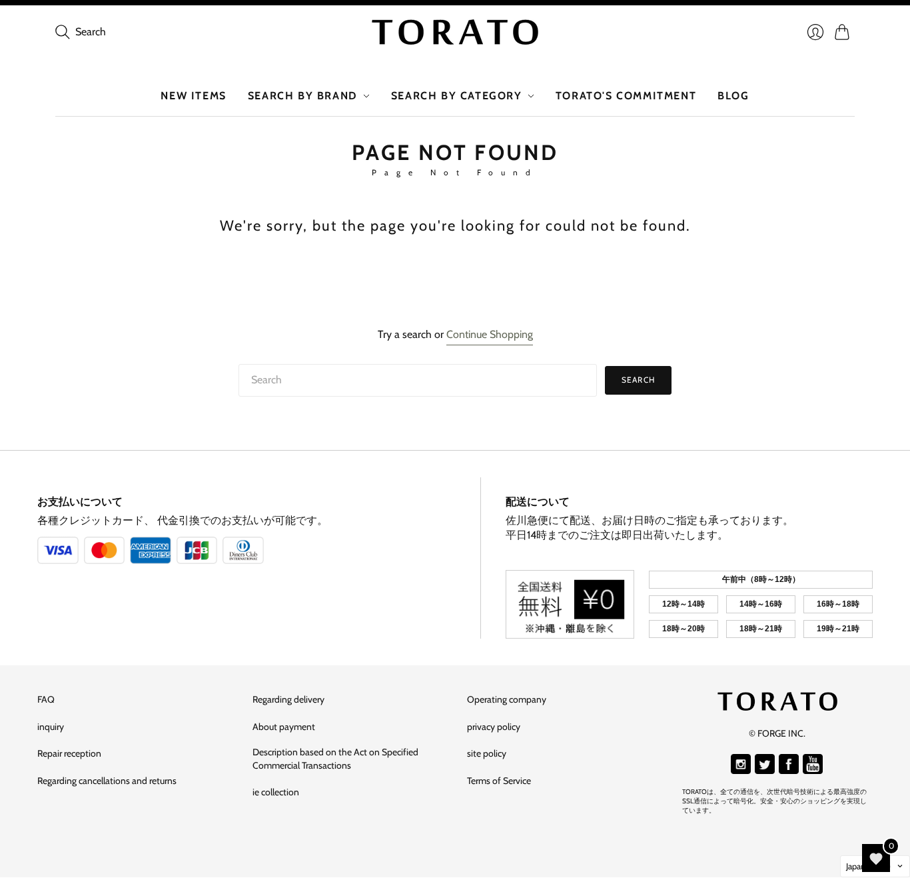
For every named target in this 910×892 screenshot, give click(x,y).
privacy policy (493, 727)
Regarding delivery (288, 699)
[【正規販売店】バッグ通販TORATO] (455, 32)
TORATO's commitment (626, 95)
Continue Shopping (489, 334)
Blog (733, 95)
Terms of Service (499, 781)
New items (193, 95)
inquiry (50, 727)
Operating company (506, 699)
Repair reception (69, 753)
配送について (538, 501)
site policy (486, 753)
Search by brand (303, 95)
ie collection (275, 792)
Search (638, 380)
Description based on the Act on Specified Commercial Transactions (335, 758)
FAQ (46, 699)
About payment (283, 727)
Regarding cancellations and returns (107, 781)
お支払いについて (80, 501)
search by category (456, 95)
